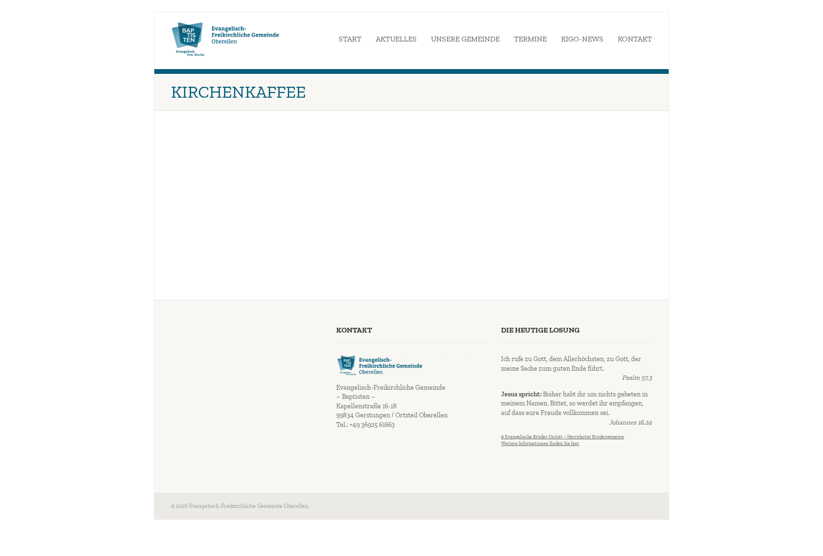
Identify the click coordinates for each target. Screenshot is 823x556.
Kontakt (635, 38)
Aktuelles (396, 38)
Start (350, 38)
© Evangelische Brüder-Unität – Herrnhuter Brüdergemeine (562, 437)
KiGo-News (582, 38)
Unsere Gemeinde (465, 38)
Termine (530, 38)
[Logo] (226, 39)
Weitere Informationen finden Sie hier (540, 443)
